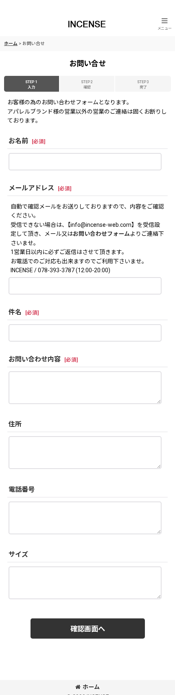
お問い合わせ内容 (35, 359)
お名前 (18, 141)
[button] (164, 23)
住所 (15, 424)
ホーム (91, 687)
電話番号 (22, 489)
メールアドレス (31, 188)
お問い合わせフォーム (101, 233)
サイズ (18, 554)
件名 (15, 312)
